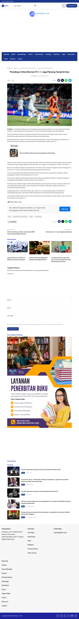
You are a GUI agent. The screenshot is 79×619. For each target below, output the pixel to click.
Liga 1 (31, 216)
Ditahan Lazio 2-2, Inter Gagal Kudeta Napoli (59, 232)
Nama (9, 300)
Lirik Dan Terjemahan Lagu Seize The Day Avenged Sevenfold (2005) (41, 469)
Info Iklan (31, 532)
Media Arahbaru (13, 616)
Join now (64, 209)
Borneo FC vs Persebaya (20, 216)
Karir (29, 541)
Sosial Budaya (21, 54)
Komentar (10, 273)
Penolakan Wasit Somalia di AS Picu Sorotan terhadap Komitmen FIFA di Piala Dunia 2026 (61, 259)
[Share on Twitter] (62, 80)
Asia (9, 216)
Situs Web (10, 315)
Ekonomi (12, 59)
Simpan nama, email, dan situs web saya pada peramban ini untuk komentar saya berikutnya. (36, 324)
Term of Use (32, 553)
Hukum (30, 54)
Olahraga (48, 54)
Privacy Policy (33, 549)
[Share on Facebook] (58, 80)
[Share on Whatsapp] (66, 80)
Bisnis (23, 506)
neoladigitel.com (60, 532)
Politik (13, 54)
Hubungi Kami (72, 5)
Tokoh (6, 59)
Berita (23, 472)
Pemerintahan (39, 54)
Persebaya (38, 216)
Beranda (6, 54)
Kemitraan (31, 537)
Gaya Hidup (71, 54)
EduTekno (57, 54)
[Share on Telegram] (69, 80)
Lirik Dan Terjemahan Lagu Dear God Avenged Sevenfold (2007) (39, 491)
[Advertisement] (39, 36)
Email (9, 308)
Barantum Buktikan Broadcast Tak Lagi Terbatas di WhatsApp (37, 153)
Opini (63, 54)
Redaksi (31, 545)
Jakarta (20, 59)
